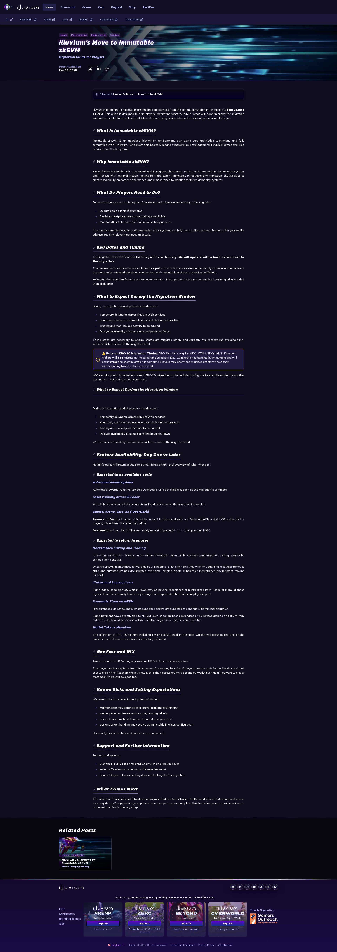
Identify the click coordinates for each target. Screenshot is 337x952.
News (106, 94)
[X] (90, 68)
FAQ (62, 909)
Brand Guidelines (70, 918)
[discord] (233, 887)
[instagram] (247, 887)
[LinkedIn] (98, 68)
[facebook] (268, 887)
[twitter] (240, 887)
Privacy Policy (206, 945)
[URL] (107, 68)
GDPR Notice (224, 945)
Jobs (62, 923)
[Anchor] (124, 130)
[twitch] (275, 887)
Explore (103, 923)
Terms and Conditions (182, 945)
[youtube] (254, 887)
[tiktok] (261, 887)
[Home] (96, 94)
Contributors (67, 914)
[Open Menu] (9, 7)
